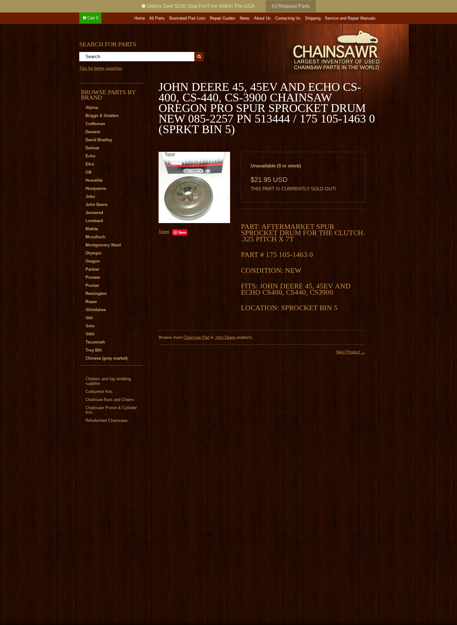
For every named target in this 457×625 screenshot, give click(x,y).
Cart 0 (92, 18)
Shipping (313, 18)
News (245, 18)
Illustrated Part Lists (187, 18)
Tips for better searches (100, 68)
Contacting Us (288, 18)
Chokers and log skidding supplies (108, 381)
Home (139, 18)
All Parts (157, 18)
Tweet (164, 231)
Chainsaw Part (196, 337)
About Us (262, 18)
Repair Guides (222, 18)
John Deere (225, 337)
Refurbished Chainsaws (106, 420)
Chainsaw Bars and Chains (109, 399)
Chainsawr (302, 49)
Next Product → (350, 352)
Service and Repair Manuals (350, 18)
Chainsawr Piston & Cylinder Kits (111, 410)
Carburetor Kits (99, 391)
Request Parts (293, 6)
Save (182, 232)
